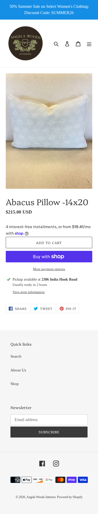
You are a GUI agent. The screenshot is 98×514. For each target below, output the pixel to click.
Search (15, 356)
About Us (18, 370)
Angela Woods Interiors (41, 497)
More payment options (49, 269)
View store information (29, 292)
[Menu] (89, 43)
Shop (14, 384)
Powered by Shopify (70, 497)
